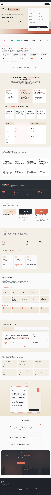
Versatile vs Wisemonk (20, 482)
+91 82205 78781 (3, 486)
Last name (40, 13)
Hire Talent (27, 488)
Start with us (47, 4)
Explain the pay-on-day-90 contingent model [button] (25, 437)
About (44, 482)
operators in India (35, 37)
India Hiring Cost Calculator (36, 484)
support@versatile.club (4, 485)
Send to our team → (38, 27)
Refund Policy (48, 493)
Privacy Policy (38, 493)
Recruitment (27, 487)
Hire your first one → (21, 463)
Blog (35, 482)
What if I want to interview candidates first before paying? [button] (25, 444)
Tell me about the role (32, 22)
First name (30, 13)
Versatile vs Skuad (19, 487)
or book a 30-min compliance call (29, 463)
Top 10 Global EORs (19, 489)
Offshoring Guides (36, 488)
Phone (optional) (41, 19)
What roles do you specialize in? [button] (25, 424)
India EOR (27, 482)
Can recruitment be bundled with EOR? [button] (25, 441)
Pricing (36, 4)
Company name (40, 16)
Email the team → (34, 409)
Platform (22, 4)
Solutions (27, 4)
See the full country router (12, 61)
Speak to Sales (5, 17)
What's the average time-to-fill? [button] (25, 434)
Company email (31, 16)
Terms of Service (43, 493)
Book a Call (40, 4)
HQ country (30, 19)
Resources (32, 4)
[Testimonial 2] (25, 346)
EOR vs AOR (18, 488)
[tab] (7, 329)
